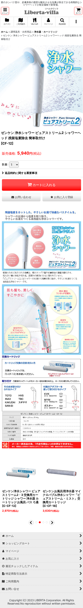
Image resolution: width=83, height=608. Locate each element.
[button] (5, 11)
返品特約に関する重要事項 (21, 172)
